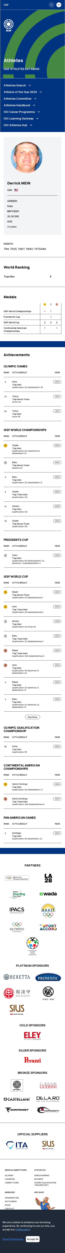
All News (9, 1175)
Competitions (12, 1183)
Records (38, 1179)
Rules (7, 1205)
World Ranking (41, 1175)
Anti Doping (11, 1201)
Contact (9, 1208)
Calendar (10, 1179)
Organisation (12, 1198)
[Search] (51, 4)
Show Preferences (12, 1239)
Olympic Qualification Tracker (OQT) (45, 1184)
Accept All (32, 1239)
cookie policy (22, 1229)
